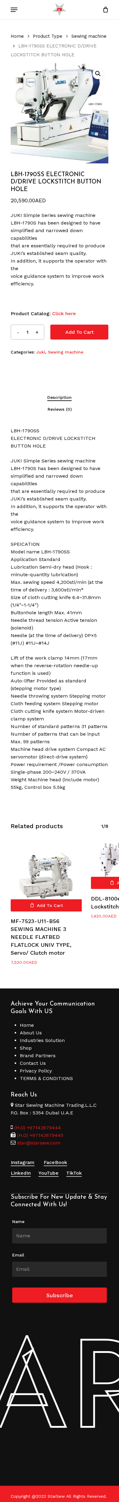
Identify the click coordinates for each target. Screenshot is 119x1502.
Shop (26, 1048)
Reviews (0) (60, 409)
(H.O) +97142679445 (39, 1135)
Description (59, 397)
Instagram (22, 1162)
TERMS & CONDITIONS (46, 1078)
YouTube (48, 1173)
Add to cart (79, 332)
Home (17, 36)
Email (18, 1255)
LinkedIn (21, 1173)
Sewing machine (88, 36)
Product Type (47, 36)
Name (18, 1221)
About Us (31, 1033)
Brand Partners (38, 1055)
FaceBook (55, 1162)
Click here (64, 313)
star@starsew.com (38, 1143)
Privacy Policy (36, 1071)
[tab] (59, 397)
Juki (40, 352)
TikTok (74, 1173)
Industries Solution (42, 1040)
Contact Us (33, 1063)
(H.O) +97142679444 (37, 1128)
